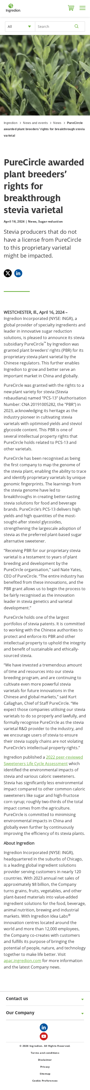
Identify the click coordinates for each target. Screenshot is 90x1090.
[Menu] (82, 8)
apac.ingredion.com (22, 960)
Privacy (45, 1066)
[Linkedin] (18, 273)
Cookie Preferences (45, 1080)
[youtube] (45, 1038)
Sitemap (45, 1073)
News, (32, 221)
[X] (8, 273)
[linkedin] (45, 1029)
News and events (35, 123)
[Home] (13, 12)
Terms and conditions (45, 1052)
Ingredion (11, 123)
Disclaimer (45, 1059)
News (57, 123)
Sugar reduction (50, 221)
